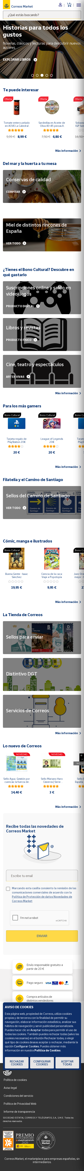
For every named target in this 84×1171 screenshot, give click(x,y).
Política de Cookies (47, 1050)
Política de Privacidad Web (20, 1103)
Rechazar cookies (17, 1063)
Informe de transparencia (19, 1111)
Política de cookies (15, 1079)
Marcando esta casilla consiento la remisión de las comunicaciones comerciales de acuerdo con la (44, 894)
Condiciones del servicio (18, 1095)
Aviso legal (10, 1087)
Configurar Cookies (42, 1063)
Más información (66, 150)
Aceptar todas (67, 1063)
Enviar (42, 936)
